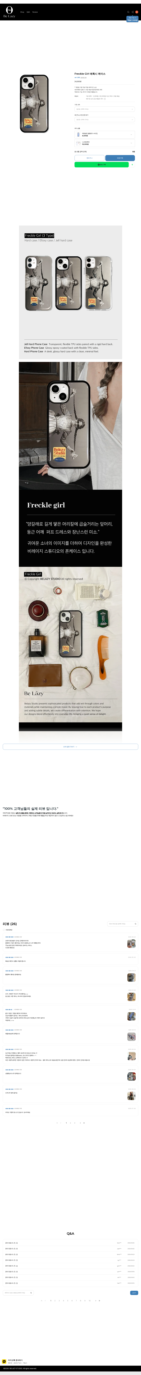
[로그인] (132, 12)
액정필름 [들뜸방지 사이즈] (90, 133)
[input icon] (135, 924)
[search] (128, 12)
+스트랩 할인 (85, 142)
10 (90, 1301)
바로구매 (120, 158)
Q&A (28, 12)
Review (35, 12)
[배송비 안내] (105, 99)
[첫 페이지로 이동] (57, 1123)
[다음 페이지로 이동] (80, 1123)
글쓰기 (134, 1293)
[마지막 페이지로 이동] (84, 1123)
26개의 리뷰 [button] (83, 77)
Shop (22, 12)
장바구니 (89, 158)
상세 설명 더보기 (68, 747)
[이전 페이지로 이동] (61, 1123)
